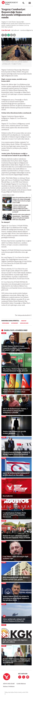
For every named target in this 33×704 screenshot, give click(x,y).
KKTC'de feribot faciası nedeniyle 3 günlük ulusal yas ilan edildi (16, 474)
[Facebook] (19, 677)
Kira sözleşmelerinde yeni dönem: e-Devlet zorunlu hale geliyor (16, 578)
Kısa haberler (8, 496)
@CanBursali (16, 30)
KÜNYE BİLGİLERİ (8, 683)
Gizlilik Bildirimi (21, 683)
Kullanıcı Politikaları (9, 686)
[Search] (23, 3)
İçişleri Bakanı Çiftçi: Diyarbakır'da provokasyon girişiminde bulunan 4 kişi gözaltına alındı (16, 598)
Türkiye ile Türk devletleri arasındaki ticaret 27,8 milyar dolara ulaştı (16, 391)
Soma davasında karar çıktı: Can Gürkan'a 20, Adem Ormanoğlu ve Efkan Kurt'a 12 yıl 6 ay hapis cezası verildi (21, 200)
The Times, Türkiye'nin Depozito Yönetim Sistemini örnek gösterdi (15, 370)
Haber (3, 333)
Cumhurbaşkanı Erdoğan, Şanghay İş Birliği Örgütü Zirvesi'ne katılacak (16, 453)
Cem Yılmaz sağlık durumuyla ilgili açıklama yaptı (15, 557)
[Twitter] (23, 677)
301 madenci (14, 323)
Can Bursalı (6, 30)
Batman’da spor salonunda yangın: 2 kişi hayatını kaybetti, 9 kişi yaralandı (16, 537)
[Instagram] (27, 677)
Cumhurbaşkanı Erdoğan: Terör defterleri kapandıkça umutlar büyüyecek (14, 515)
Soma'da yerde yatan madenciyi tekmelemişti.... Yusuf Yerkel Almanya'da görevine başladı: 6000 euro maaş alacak (21, 217)
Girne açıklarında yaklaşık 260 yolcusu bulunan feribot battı (14, 620)
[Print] (14, 35)
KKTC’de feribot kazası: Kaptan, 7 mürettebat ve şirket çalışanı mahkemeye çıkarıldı (15, 410)
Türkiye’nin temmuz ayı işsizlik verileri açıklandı (14, 432)
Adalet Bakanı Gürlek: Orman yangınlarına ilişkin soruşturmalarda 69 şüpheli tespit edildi (16, 348)
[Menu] (29, 3)
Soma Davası (5, 323)
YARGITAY (23, 320)
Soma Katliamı (24, 323)
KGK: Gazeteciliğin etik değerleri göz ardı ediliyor (15, 641)
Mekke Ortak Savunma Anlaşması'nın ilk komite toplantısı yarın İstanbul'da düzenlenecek (16, 661)
